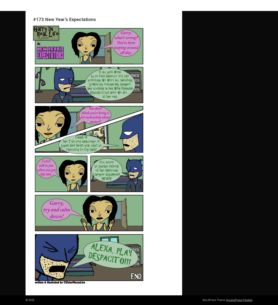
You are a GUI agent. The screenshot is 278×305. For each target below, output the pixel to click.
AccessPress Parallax (239, 300)
